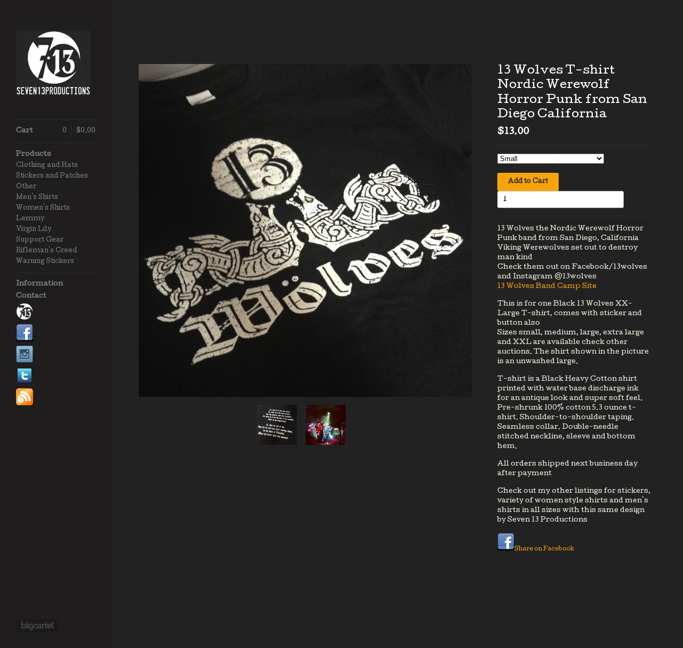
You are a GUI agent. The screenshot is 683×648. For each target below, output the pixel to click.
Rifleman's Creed (46, 251)
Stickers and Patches (52, 176)
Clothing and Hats (47, 166)
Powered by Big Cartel (37, 625)
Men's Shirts (37, 198)
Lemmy (30, 219)
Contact (31, 296)
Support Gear (39, 240)
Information (39, 284)
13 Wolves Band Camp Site (547, 286)
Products (33, 154)
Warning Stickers (45, 262)
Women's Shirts (43, 208)
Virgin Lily (33, 230)
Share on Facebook (544, 549)
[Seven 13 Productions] (56, 65)
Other (26, 187)
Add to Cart (528, 182)
